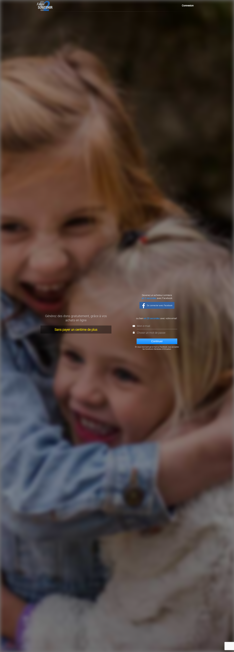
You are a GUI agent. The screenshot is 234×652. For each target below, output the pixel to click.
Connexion (188, 5)
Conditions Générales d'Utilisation (158, 349)
